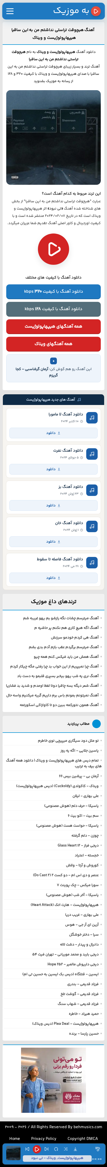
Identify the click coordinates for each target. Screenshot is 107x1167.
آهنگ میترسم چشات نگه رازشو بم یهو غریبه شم (61, 618)
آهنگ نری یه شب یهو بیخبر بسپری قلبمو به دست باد (58, 676)
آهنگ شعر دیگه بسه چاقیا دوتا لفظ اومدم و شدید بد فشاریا (52, 686)
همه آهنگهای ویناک (53, 344)
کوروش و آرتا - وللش (82, 865)
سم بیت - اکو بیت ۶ (83, 816)
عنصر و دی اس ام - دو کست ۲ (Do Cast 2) (66, 875)
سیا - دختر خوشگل (84, 935)
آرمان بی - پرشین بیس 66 (79, 776)
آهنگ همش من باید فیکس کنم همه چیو (66, 657)
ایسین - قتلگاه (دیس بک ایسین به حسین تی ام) (60, 974)
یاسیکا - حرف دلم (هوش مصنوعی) (71, 806)
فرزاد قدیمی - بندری (83, 984)
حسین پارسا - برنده (84, 1034)
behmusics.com (87, 1127)
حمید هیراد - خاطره (84, 1014)
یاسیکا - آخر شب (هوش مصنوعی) (72, 895)
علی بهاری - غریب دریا (82, 915)
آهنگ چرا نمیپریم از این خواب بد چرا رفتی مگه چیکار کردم (54, 667)
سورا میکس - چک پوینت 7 (78, 885)
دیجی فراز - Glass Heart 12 (78, 846)
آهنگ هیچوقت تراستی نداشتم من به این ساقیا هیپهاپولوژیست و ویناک (53, 34)
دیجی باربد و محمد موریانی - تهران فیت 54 (65, 954)
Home (14, 1139)
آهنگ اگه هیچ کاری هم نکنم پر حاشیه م (66, 628)
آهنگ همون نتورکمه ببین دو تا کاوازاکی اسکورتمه (59, 705)
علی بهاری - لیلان (85, 796)
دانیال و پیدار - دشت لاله (79, 945)
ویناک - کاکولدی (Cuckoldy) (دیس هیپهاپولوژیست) (57, 786)
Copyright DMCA (83, 1139)
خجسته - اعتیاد (87, 855)
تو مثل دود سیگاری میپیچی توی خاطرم (68, 741)
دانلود (51, 433)
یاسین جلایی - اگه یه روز (80, 751)
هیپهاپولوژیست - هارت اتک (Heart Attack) (65, 905)
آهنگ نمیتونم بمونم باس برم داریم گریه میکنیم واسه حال (52, 695)
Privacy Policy (43, 1139)
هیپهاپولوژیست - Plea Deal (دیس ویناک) (65, 1024)
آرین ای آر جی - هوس (82, 925)
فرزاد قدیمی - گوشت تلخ (80, 994)
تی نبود (55, 209)
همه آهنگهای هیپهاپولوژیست (53, 326)
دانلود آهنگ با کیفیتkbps (53, 291)
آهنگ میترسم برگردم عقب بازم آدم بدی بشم (64, 647)
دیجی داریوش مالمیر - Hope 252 (73, 964)
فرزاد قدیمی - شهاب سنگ (78, 1004)
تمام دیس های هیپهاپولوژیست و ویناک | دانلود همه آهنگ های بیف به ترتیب (54, 763)
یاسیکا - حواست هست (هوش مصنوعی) (67, 826)
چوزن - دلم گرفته (85, 836)
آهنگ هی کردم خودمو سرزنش (75, 638)
